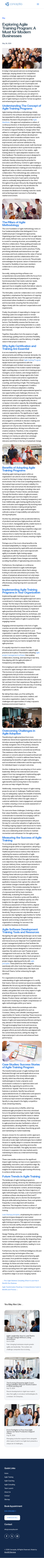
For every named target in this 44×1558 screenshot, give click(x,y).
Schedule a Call (12, 1517)
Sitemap (7, 1499)
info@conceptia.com (11, 1529)
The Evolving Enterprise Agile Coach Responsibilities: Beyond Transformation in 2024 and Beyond (22, 1384)
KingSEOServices (10, 1552)
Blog (3, 18)
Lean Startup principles (11, 1215)
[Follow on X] (12, 1536)
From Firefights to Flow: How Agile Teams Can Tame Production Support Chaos (21, 1431)
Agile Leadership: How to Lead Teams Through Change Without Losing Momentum (20, 1337)
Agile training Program (32, 360)
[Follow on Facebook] (6, 1536)
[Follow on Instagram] (17, 1536)
